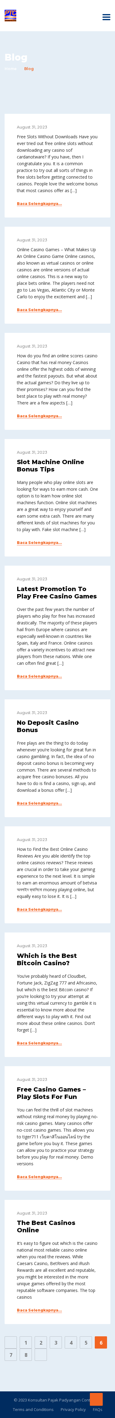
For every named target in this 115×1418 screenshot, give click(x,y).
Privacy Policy (73, 1409)
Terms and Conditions (33, 1409)
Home (11, 68)
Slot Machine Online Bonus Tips (50, 465)
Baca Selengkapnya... (39, 204)
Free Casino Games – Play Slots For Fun (51, 1093)
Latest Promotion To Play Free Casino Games (57, 592)
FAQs (97, 1409)
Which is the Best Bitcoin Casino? (47, 959)
